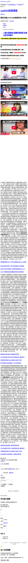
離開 (8, 560)
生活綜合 (12, 21)
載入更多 (3, 477)
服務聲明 (14, 544)
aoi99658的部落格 (9, 10)
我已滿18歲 (3, 560)
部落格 (5, 25)
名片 (4, 27)
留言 (13, 469)
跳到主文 (3, 14)
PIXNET (6, 542)
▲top (2, 475)
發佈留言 (3, 486)
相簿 (4, 23)
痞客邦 (10, 469)
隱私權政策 (24, 542)
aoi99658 (3, 461)
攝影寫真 (11, 472)
